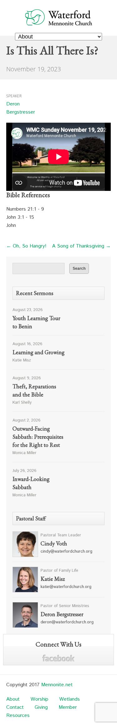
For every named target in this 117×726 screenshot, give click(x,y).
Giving (41, 707)
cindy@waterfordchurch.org (66, 552)
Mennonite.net (57, 684)
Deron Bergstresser (20, 108)
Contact (15, 707)
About (13, 699)
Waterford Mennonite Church (58, 17)
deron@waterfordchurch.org (67, 622)
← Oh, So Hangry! (26, 246)
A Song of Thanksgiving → (81, 246)
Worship (39, 699)
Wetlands (69, 699)
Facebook (58, 658)
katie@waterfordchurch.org (66, 587)
